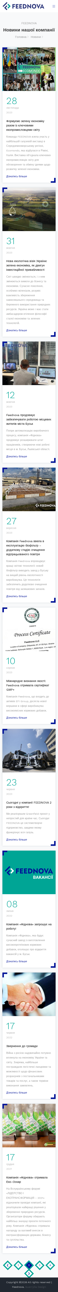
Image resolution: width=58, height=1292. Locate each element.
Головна (21, 37)
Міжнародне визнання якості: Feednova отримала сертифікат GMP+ (27, 685)
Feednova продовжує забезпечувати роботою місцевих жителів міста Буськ (28, 419)
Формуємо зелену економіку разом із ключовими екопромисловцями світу (25, 125)
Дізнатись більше (16, 176)
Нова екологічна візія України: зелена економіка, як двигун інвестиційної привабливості (26, 265)
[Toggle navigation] (53, 6)
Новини (36, 37)
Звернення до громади (22, 1046)
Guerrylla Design (35, 1286)
